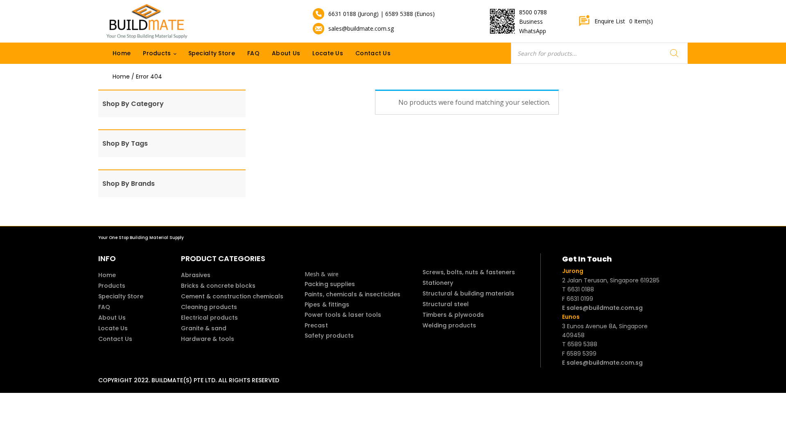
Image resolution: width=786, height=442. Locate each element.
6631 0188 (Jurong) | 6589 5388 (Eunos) (381, 14)
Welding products (449, 325)
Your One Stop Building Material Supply (141, 238)
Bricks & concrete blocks (218, 286)
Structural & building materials (468, 293)
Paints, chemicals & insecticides (352, 294)
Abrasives (195, 275)
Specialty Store (211, 53)
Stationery (437, 283)
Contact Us (373, 53)
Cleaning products (209, 307)
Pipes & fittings (327, 304)
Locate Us (327, 53)
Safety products (329, 336)
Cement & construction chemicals (232, 296)
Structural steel (445, 304)
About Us (286, 53)
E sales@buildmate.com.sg (602, 308)
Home (122, 53)
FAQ (253, 53)
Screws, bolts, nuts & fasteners (468, 272)
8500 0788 (533, 12)
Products (157, 53)
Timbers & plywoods (453, 315)
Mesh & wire (322, 274)
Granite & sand (203, 328)
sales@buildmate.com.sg (361, 28)
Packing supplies (330, 284)
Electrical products (209, 317)
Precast (316, 325)
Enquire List (623, 21)
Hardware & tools (207, 339)
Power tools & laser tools (343, 315)
